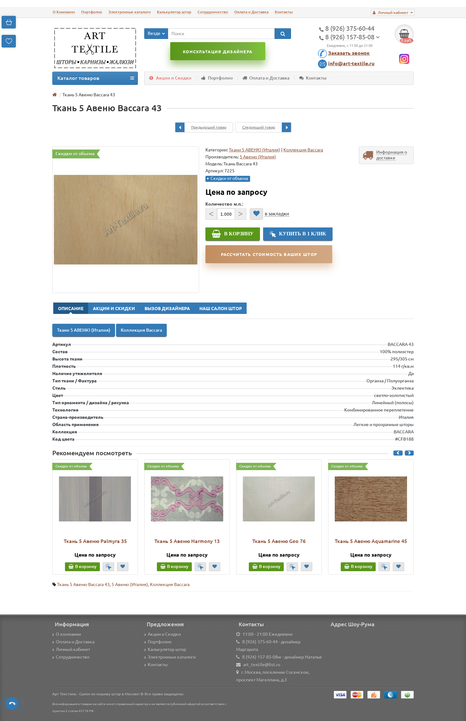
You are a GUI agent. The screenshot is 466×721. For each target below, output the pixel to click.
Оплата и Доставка (251, 12)
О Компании (64, 12)
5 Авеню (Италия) (130, 584)
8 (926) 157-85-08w (261, 657)
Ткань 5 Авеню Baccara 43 (83, 584)
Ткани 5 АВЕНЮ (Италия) (254, 149)
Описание (70, 308)
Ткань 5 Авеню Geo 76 (279, 541)
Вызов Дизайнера (167, 308)
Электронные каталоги (129, 12)
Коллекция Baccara (303, 149)
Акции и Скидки (173, 77)
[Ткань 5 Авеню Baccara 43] (125, 219)
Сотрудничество (212, 12)
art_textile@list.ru (261, 664)
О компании (68, 634)
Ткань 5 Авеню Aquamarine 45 (371, 541)
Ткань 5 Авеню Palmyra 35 (95, 541)
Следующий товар (258, 127)
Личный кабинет (73, 649)
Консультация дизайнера (217, 51)
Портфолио (91, 12)
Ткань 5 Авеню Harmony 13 (187, 541)
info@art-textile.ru (351, 63)
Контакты (284, 12)
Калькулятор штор (174, 12)
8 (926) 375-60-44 (260, 641)
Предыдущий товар (208, 127)
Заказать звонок (349, 53)
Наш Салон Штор (220, 308)
